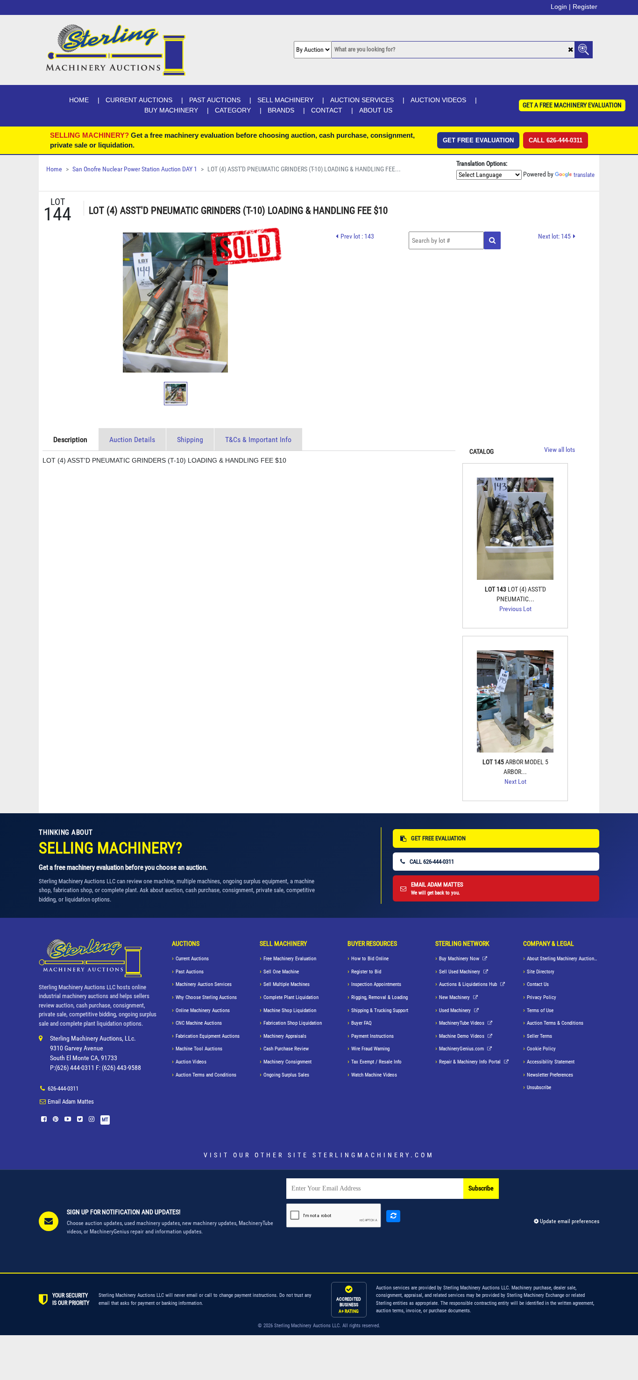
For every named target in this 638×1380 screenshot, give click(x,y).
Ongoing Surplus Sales (286, 1075)
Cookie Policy (541, 1049)
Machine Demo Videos (462, 1036)
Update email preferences (569, 1221)
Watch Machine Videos (374, 1075)
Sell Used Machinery (460, 972)
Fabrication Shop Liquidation (292, 1023)
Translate (584, 174)
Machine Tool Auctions (199, 1049)
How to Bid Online (370, 959)
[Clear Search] (570, 50)
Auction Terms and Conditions (206, 1075)
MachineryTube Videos (462, 1023)
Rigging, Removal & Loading (379, 997)
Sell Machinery (285, 100)
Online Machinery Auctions (203, 1010)
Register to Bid (366, 972)
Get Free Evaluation (478, 140)
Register (585, 6)
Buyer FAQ (361, 1023)
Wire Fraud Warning (370, 1049)
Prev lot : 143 (357, 236)
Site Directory (540, 972)
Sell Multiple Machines (286, 984)
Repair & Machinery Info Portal (470, 1062)
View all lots (559, 449)
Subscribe (481, 1188)
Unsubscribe (539, 1087)
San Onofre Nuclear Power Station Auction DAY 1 (134, 169)
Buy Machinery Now (460, 959)
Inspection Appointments (376, 984)
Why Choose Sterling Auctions (206, 997)
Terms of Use (540, 1010)
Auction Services (362, 100)
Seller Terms (539, 1036)
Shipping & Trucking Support (379, 1010)
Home (79, 100)
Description (70, 439)
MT (105, 1120)
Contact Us (538, 984)
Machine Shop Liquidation (289, 1010)
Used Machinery (455, 1010)
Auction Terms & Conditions (555, 1023)
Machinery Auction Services (204, 984)
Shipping (190, 439)
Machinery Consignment (287, 1062)
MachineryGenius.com (462, 1049)
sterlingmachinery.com (373, 1155)
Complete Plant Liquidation (291, 997)
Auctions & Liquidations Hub (468, 984)
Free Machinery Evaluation (289, 959)
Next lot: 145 (554, 236)
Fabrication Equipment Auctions (208, 1036)
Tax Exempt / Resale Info (376, 1062)
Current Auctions (139, 100)
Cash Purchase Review (286, 1049)
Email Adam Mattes (71, 1101)
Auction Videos (438, 100)
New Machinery (455, 997)
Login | (561, 6)
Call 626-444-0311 (555, 140)
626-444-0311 (63, 1088)
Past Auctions (215, 100)
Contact (326, 110)
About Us (375, 110)
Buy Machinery (171, 110)
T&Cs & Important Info (258, 439)
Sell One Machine (281, 972)
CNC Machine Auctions (199, 1023)
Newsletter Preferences (550, 1075)
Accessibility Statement (550, 1062)
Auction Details (132, 439)
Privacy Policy (541, 997)
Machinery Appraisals (284, 1036)
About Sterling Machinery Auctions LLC (563, 959)
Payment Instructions (372, 1036)
